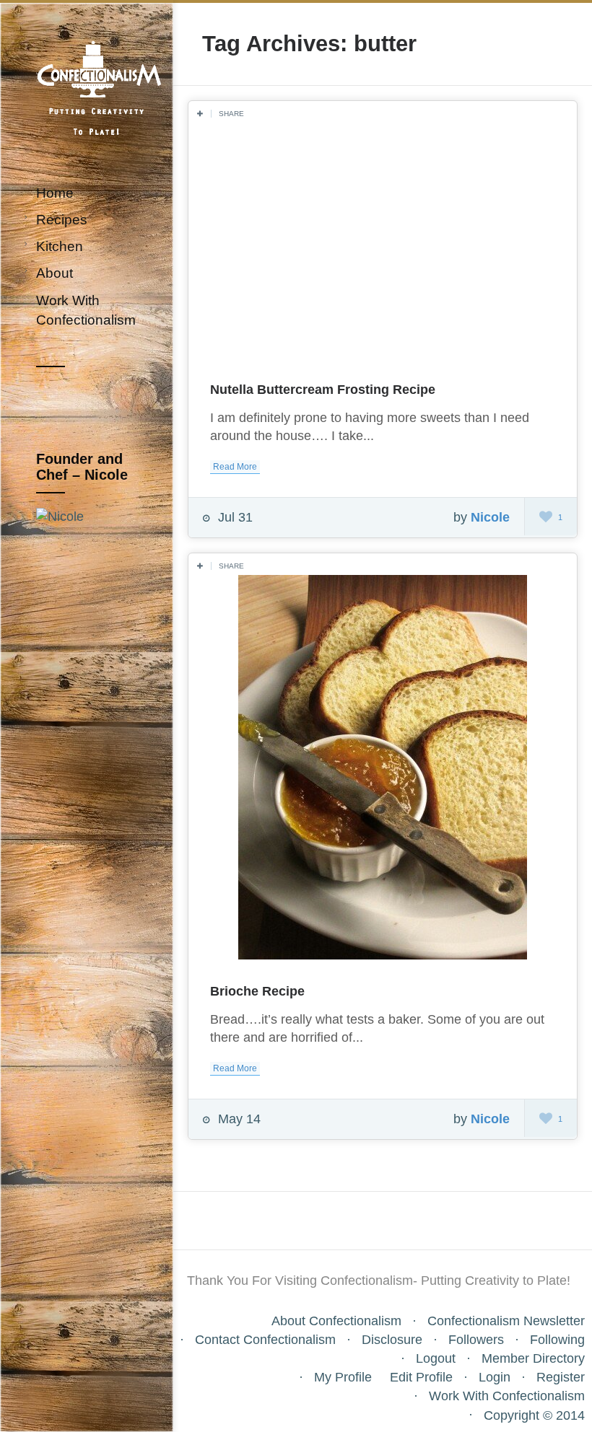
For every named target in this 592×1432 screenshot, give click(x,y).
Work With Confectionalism (507, 1396)
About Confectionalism (336, 1321)
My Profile (343, 1377)
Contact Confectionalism (265, 1339)
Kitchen (59, 246)
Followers (476, 1339)
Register (560, 1377)
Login (494, 1377)
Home (55, 193)
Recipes (61, 219)
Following (557, 1339)
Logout (436, 1358)
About (54, 273)
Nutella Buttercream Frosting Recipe (322, 389)
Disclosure (392, 1339)
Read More (235, 467)
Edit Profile (421, 1377)
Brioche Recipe (257, 991)
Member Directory (533, 1358)
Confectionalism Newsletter (506, 1321)
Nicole (490, 517)
